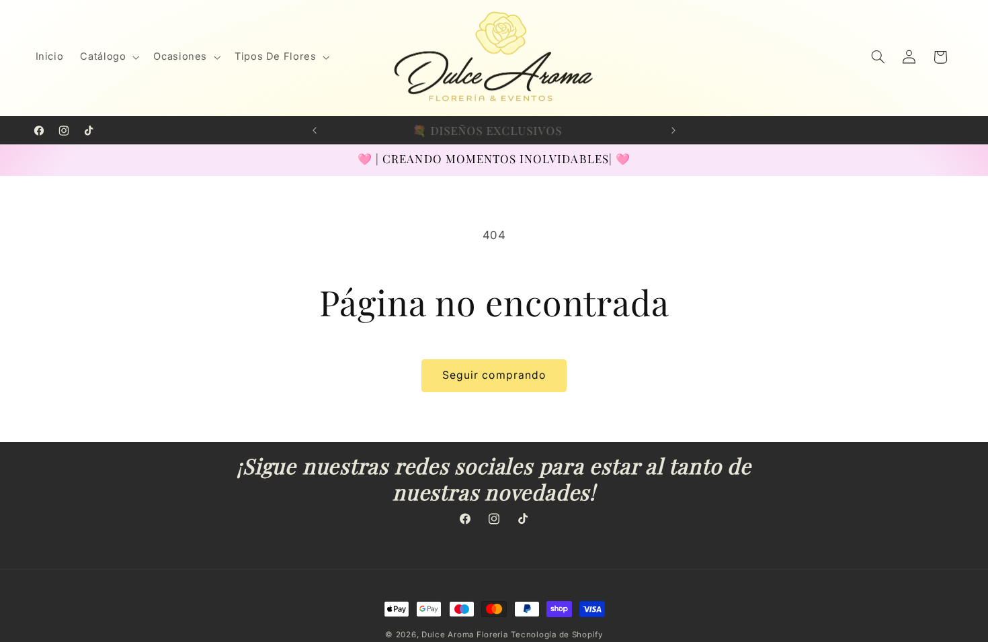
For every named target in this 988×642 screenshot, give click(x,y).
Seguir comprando (494, 375)
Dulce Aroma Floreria (464, 634)
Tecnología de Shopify (556, 634)
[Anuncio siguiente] (673, 130)
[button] (108, 57)
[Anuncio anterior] (314, 130)
